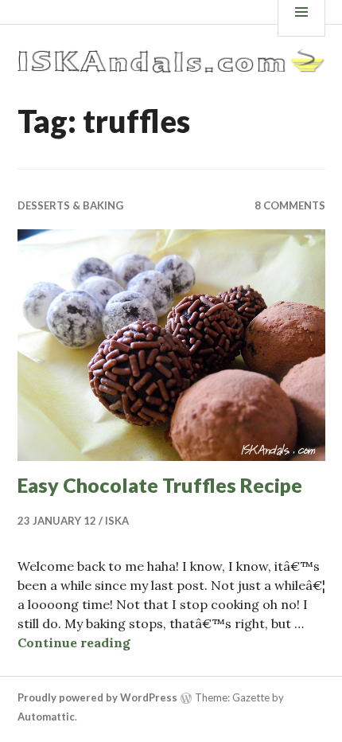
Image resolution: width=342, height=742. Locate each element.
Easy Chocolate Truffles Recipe (159, 485)
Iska (117, 520)
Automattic (46, 716)
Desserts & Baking (70, 205)
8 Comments (290, 205)
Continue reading (73, 642)
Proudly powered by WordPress (97, 697)
